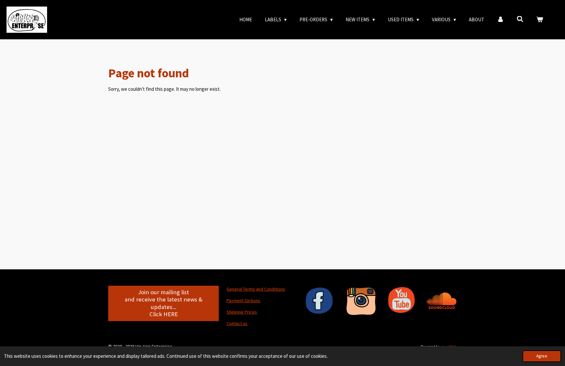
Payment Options (243, 300)
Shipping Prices (242, 312)
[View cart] (539, 19)
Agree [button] (541, 356)
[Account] (500, 19)
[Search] (520, 19)
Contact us (237, 323)
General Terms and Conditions (256, 289)
